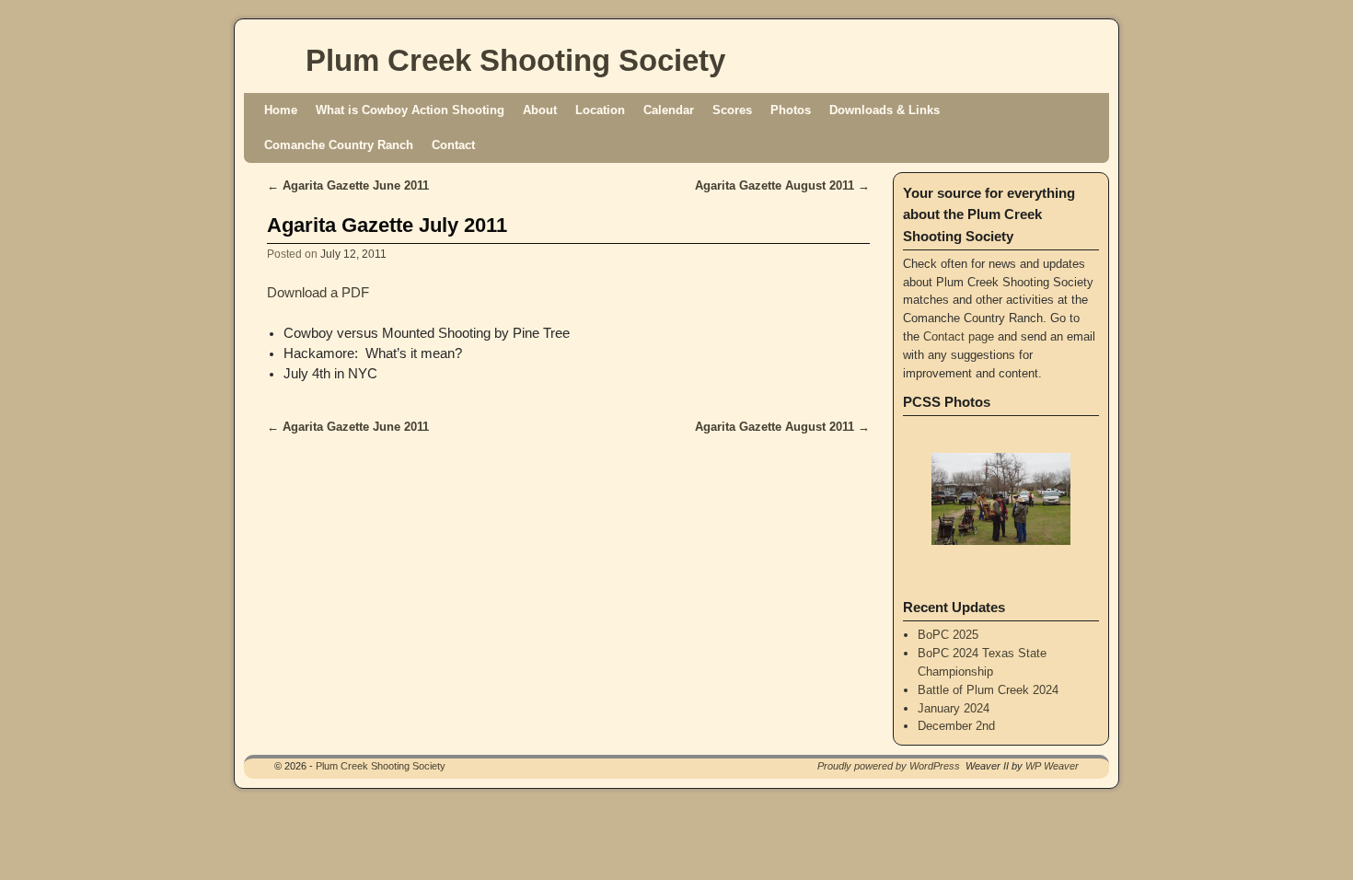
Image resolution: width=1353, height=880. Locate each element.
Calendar (668, 110)
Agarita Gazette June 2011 (348, 185)
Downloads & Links (884, 110)
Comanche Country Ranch (338, 145)
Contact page (958, 336)
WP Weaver (1052, 765)
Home (280, 110)
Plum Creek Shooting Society (515, 60)
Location (600, 110)
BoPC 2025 (948, 635)
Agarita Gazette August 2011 (782, 185)
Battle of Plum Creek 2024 (988, 690)
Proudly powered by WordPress (888, 765)
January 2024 (953, 708)
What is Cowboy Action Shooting (410, 110)
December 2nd (956, 726)
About (540, 110)
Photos (790, 110)
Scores (732, 110)
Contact (453, 145)
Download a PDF (318, 292)
